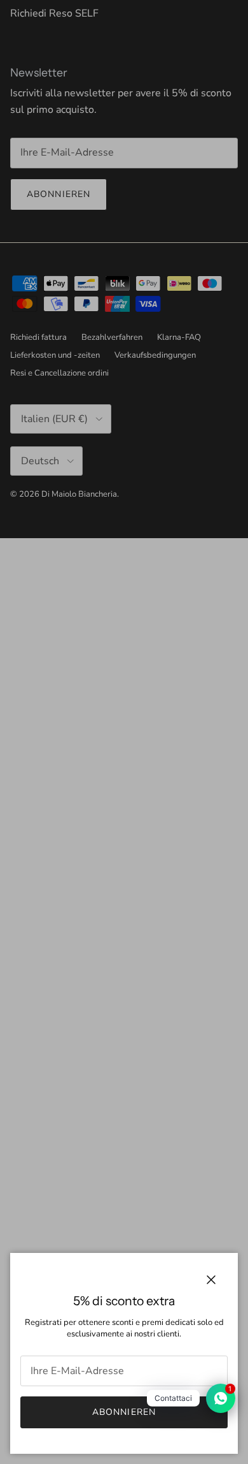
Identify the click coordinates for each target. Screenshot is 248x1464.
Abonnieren (124, 1412)
